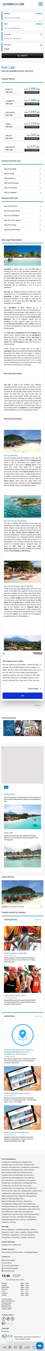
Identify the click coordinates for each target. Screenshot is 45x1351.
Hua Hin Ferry (6, 1170)
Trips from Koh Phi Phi (12, 211)
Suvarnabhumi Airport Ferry (10, 1219)
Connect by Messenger (11, 1265)
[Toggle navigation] (41, 4)
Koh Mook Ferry (17, 1183)
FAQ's (36, 1232)
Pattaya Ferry (28, 1201)
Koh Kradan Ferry (18, 1178)
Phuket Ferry (31, 1204)
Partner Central (6, 1252)
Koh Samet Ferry (7, 1188)
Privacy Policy (6, 1237)
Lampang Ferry (26, 1191)
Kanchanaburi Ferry (17, 1170)
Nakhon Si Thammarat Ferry (27, 1196)
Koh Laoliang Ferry (7, 1180)
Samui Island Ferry (7, 1212)
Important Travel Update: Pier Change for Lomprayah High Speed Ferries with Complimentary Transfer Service (18, 1052)
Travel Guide (5, 1235)
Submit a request (9, 1260)
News (17, 1232)
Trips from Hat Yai (10, 206)
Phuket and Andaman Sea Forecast (16, 1093)
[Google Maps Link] (3, 1323)
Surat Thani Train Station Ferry (26, 1217)
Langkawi (33, 314)
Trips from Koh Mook (11, 216)
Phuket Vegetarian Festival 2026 (15, 953)
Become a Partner (17, 1252)
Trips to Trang (9, 174)
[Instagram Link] (12, 1319)
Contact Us (31, 1237)
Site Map (24, 1237)
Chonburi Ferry (17, 1164)
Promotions (5, 1232)
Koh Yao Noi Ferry (30, 1188)
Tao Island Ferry (31, 1219)
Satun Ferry (17, 1212)
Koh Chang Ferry (18, 1175)
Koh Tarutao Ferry (18, 1188)
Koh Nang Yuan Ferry (29, 1183)
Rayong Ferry (22, 1209)
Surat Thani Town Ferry (9, 1217)
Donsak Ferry (25, 1167)
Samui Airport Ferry (34, 1209)
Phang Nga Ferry (7, 1204)
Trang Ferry (5, 1222)
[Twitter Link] (8, 1319)
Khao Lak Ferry (29, 1170)
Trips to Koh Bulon (10, 188)
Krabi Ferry (17, 1191)
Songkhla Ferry (6, 1214)
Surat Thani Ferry (17, 1214)
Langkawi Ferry (6, 1193)
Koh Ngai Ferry (6, 1185)
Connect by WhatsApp (11, 1268)
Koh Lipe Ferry (30, 1180)
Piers (6, 787)
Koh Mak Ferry (6, 1183)
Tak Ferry (22, 1219)
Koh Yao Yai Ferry (7, 1191)
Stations (33, 1229)
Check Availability (32, 92)
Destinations (11, 1229)
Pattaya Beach (9, 794)
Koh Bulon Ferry (6, 1175)
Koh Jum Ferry (28, 1175)
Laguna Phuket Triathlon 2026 (14, 996)
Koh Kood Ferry (6, 1178)
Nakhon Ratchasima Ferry (10, 1196)
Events (12, 1232)
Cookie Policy (15, 1237)
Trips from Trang (10, 225)
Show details (33, 689)
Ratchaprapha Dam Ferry (9, 1209)
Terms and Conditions (28, 1235)
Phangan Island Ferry (19, 1204)
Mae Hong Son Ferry (18, 1193)
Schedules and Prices (22, 1229)
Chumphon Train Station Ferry (11, 1167)
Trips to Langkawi (10, 192)
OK (22, 696)
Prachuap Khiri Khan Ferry (9, 1206)
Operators (23, 1232)
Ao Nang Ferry (6, 1162)
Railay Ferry (34, 1206)
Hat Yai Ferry (35, 1167)
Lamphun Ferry (36, 1191)
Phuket (6, 344)
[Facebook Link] (3, 1319)
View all (37, 919)
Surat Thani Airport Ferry (31, 1214)
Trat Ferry (13, 1222)
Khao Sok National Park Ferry (11, 1172)
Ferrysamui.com (7, 1245)
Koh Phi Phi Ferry (17, 1185)
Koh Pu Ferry (27, 1185)
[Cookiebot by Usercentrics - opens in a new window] (32, 653)
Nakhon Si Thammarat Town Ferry (12, 1201)
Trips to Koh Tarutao (11, 183)
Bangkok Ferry (27, 1162)
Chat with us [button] (7, 1263)
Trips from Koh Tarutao (12, 220)
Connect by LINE (9, 1271)
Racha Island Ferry (24, 1206)
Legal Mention (15, 1235)
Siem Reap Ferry (27, 1212)
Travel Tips (32, 360)
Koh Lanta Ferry (29, 1178)
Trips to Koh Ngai (10, 169)
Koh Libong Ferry (20, 1180)
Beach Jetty (8, 833)
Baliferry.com (17, 1245)
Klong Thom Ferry (26, 1172)
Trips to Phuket (9, 178)
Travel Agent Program (31, 1252)
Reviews (30, 1232)
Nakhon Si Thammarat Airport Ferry (13, 1198)
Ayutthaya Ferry (16, 1162)
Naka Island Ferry (31, 1193)
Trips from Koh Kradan (12, 230)
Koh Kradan (13, 339)
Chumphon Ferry (28, 1164)
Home (3, 1229)
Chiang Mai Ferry (7, 1164)
